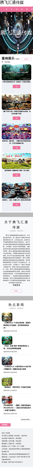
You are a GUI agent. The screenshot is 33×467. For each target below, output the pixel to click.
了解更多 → (16, 290)
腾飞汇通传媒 (12, 2)
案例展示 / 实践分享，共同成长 (11, 443)
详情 (16, 86)
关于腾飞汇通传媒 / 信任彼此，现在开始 (14, 435)
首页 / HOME (6, 433)
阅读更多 (26, 59)
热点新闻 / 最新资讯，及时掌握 (11, 438)
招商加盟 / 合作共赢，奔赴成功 (11, 441)
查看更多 (16, 285)
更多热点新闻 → (26, 419)
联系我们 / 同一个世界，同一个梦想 (13, 446)
